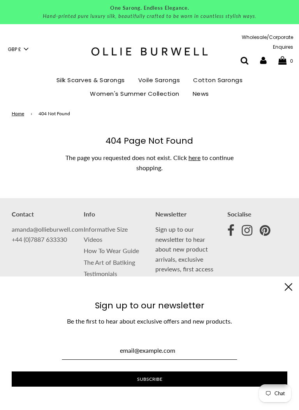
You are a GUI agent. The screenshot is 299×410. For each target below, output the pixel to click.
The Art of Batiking (109, 262)
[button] (18, 49)
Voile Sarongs (159, 80)
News (201, 94)
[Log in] (263, 60)
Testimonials (100, 273)
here (194, 157)
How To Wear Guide (111, 250)
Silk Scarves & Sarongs (90, 80)
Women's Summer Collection (134, 94)
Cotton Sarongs (218, 80)
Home (18, 113)
